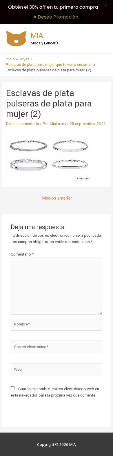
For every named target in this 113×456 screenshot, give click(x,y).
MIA (37, 35)
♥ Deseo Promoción (56, 17)
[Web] (57, 370)
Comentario (22, 254)
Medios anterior (57, 198)
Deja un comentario (22, 123)
